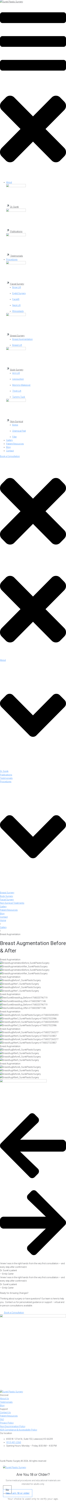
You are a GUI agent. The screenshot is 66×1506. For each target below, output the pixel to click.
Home (3, 920)
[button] (33, 90)
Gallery (3, 927)
